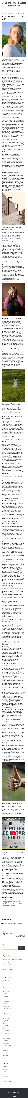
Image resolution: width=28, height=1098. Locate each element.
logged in (10, 923)
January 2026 (6, 1006)
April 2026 (5, 998)
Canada (5, 1069)
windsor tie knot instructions (10, 969)
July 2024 (5, 1050)
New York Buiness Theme (14, 1092)
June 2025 (5, 1023)
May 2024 (5, 1055)
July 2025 (5, 1021)
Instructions (6, 1074)
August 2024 (6, 1048)
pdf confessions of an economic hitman (14, 904)
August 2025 (6, 1018)
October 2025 (6, 1013)
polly (22, 13)
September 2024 (7, 1045)
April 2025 (5, 1028)
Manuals (5, 1076)
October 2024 (6, 1043)
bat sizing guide (7, 962)
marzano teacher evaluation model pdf (13, 959)
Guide (4, 1071)
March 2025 (6, 1030)
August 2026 (6, 991)
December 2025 (7, 1008)
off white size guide (8, 967)
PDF (5, 912)
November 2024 (7, 1040)
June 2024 (5, 1053)
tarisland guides (7, 964)
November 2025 (7, 1011)
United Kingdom (7, 1081)
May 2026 (5, 996)
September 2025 (7, 1016)
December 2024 (7, 1038)
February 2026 (6, 1003)
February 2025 (6, 1033)
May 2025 (5, 1026)
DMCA (14, 1096)
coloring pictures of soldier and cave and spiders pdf (14, 901)
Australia (5, 1066)
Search (4, 944)
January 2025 (6, 1035)
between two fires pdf (9, 899)
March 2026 (6, 1001)
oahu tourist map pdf (9, 905)
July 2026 (5, 993)
